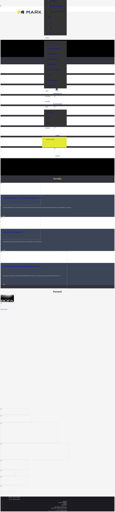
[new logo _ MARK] (29, 16)
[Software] (57, 154)
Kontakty (64, 505)
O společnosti (62, 502)
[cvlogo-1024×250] (35, 459)
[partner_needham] (14, 414)
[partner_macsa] (14, 484)
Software (57, 156)
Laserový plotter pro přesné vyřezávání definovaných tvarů (21, 266)
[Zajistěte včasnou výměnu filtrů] (20, 238)
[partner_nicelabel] (14, 469)
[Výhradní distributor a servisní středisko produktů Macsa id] (20, 204)
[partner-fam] (8, 475)
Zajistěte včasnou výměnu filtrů (13, 232)
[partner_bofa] (7, 301)
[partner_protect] (7, 491)
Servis (65, 501)
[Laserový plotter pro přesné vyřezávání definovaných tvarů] (34, 288)
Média (65, 503)
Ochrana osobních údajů (59, 508)
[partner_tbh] (7, 308)
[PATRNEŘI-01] (29, 442)
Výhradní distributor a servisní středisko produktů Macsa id (22, 198)
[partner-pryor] (16, 421)
